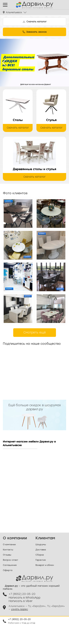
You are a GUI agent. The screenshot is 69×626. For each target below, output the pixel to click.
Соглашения (9, 565)
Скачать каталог (18, 127)
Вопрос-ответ (10, 560)
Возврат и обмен (44, 565)
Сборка (39, 555)
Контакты (8, 549)
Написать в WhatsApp (24, 597)
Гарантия (40, 560)
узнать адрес (19, 609)
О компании (9, 544)
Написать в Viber (21, 601)
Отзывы (7, 555)
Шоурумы (40, 544)
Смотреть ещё (34, 332)
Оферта (7, 570)
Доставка (40, 549)
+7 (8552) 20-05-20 (19, 619)
